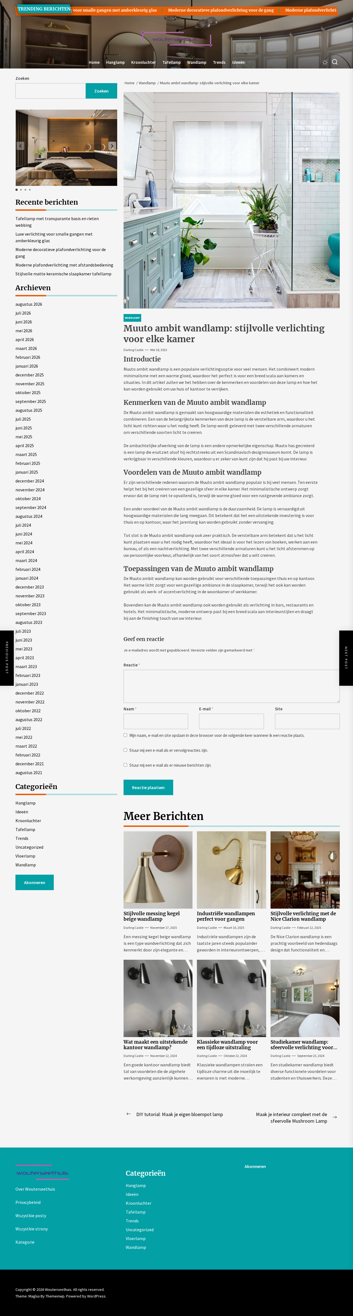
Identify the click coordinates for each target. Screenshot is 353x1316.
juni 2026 (23, 322)
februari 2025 (27, 463)
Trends (219, 62)
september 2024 (30, 507)
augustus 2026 (28, 304)
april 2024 (24, 551)
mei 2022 (23, 737)
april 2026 (24, 339)
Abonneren (34, 882)
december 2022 (29, 693)
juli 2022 (23, 728)
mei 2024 (23, 542)
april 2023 (24, 657)
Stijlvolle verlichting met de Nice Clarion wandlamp (303, 916)
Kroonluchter (143, 62)
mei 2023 (23, 649)
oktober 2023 (28, 604)
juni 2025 (23, 428)
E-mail (206, 708)
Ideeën (238, 62)
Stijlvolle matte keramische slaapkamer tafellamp (63, 273)
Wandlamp (196, 62)
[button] (112, 146)
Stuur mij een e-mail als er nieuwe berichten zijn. (170, 765)
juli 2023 (23, 631)
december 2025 (29, 375)
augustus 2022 (28, 719)
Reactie (132, 665)
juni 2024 (23, 534)
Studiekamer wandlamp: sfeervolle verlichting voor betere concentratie (302, 1047)
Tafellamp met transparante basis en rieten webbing (57, 222)
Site (278, 708)
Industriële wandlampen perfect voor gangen (226, 916)
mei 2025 (23, 436)
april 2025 (24, 445)
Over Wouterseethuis (35, 1189)
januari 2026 (26, 366)
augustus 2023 (28, 622)
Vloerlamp (25, 856)
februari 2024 (27, 569)
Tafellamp (171, 62)
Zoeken (22, 78)
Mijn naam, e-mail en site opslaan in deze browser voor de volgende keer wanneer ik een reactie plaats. (217, 735)
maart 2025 (26, 454)
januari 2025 (26, 472)
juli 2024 (23, 525)
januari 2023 (26, 684)
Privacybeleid (28, 1202)
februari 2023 (27, 675)
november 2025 (29, 383)
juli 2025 (23, 419)
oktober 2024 (28, 498)
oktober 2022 (28, 710)
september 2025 (30, 401)
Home (94, 62)
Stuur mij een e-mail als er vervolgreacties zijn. (168, 750)
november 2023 (29, 595)
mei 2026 (23, 330)
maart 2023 (26, 666)
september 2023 (30, 613)
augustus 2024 (28, 516)
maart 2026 (26, 348)
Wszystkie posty (30, 1215)
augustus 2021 (28, 772)
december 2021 (29, 763)
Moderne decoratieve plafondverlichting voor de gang (188, 10)
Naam (130, 708)
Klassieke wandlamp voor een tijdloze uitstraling (227, 1045)
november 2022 (29, 702)
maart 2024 (26, 560)
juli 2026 (23, 313)
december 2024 (29, 481)
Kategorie (24, 1242)
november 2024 (29, 489)
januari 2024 (26, 578)
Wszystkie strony (31, 1228)
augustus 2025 (28, 410)
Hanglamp (115, 62)
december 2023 (29, 587)
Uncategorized (29, 847)
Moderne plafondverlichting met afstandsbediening (64, 265)
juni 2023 (23, 640)
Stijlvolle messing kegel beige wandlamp (152, 916)
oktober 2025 (28, 392)
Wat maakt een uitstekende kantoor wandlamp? (156, 1045)
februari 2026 (27, 357)
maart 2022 (26, 746)
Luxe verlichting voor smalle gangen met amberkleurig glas (54, 237)
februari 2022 (27, 755)
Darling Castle (133, 350)
